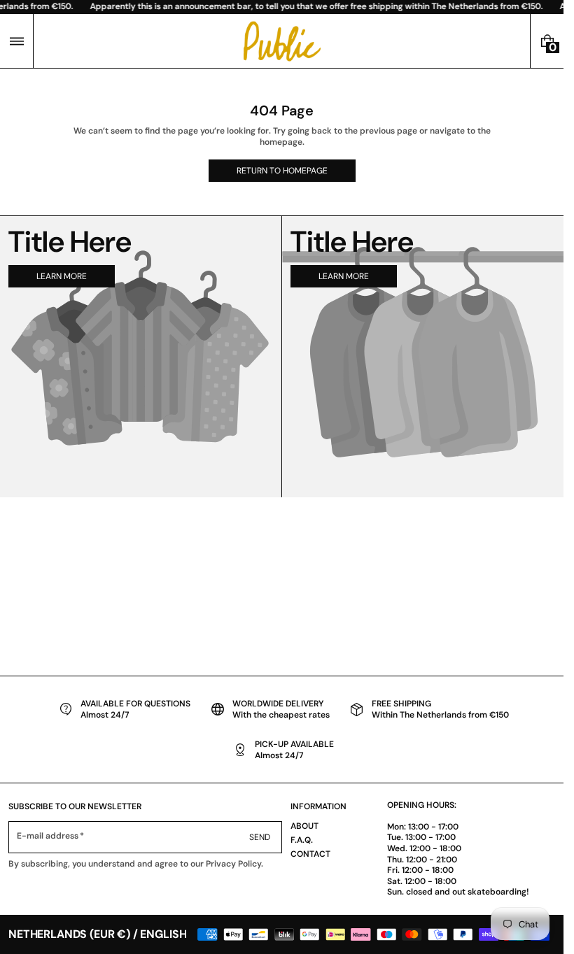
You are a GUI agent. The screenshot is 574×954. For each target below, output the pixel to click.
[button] (16, 41)
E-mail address (48, 836)
